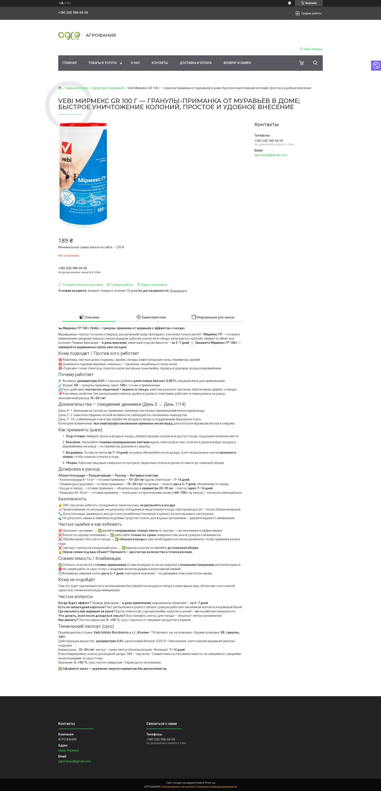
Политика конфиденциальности (217, 786)
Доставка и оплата (196, 63)
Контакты (160, 63)
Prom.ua (210, 782)
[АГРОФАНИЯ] (69, 35)
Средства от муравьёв (107, 88)
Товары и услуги (102, 63)
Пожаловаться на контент (178, 786)
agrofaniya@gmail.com (270, 155)
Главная (70, 63)
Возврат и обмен (237, 63)
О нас (135, 63)
